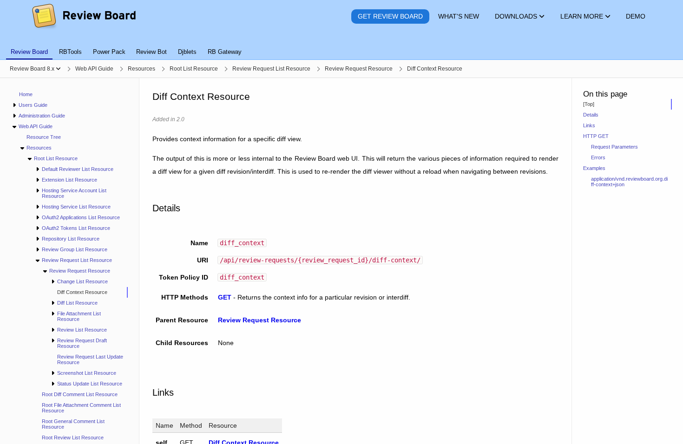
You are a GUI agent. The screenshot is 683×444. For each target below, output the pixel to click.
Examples (594, 168)
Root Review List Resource (73, 437)
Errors (598, 157)
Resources (39, 147)
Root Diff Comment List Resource (80, 394)
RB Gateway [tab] (225, 51)
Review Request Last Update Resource (90, 359)
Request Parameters (614, 147)
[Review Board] (83, 16)
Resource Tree (43, 137)
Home (26, 94)
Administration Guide (42, 115)
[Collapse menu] (14, 127)
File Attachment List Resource (79, 316)
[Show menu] (58, 69)
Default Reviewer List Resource (77, 169)
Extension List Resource (69, 180)
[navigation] (69, 261)
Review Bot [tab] (151, 51)
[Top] (588, 104)
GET (224, 297)
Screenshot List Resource (86, 373)
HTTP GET (596, 136)
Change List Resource (82, 281)
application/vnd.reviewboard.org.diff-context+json (629, 181)
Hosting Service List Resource (76, 206)
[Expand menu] (14, 105)
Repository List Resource (70, 239)
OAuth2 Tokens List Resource (76, 228)
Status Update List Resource (89, 383)
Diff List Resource (77, 303)
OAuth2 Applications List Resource (81, 217)
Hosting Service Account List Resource (74, 193)
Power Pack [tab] (109, 51)
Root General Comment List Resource (73, 424)
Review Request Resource (79, 271)
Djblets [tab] (187, 51)
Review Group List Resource (74, 249)
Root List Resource (56, 158)
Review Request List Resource (77, 260)
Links (589, 125)
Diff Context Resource (82, 292)
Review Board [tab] (29, 51)
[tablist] (341, 46)
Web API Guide (36, 126)
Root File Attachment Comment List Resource (81, 407)
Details (590, 115)
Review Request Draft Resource (82, 343)
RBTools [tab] (70, 51)
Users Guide (33, 105)
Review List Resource (82, 330)
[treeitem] (89, 292)
